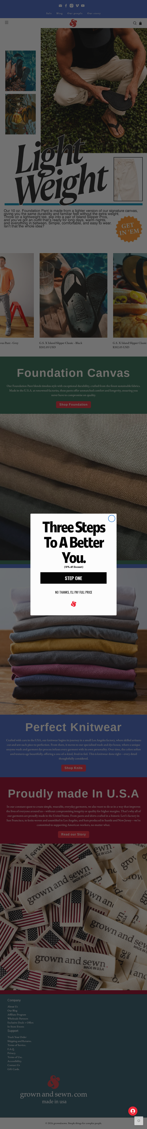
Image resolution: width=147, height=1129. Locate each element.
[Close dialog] (111, 518)
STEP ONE (73, 578)
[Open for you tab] (132, 1111)
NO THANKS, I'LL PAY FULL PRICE (73, 592)
